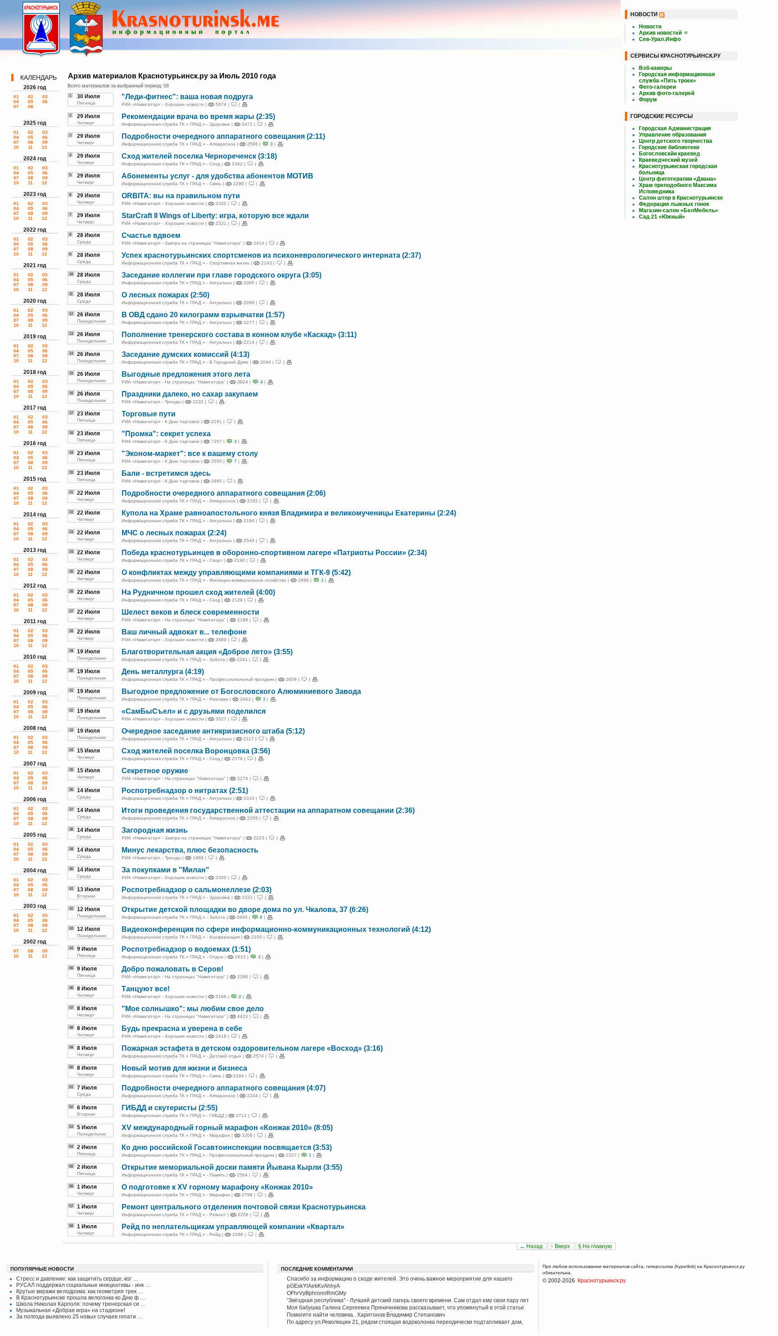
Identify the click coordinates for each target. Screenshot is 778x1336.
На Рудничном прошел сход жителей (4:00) (198, 592)
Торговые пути (149, 414)
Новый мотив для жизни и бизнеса (184, 1068)
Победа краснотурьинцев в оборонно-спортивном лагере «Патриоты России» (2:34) (274, 552)
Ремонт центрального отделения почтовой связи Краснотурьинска (244, 1207)
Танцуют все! (146, 989)
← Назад (532, 1246)
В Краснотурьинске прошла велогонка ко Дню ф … (80, 1298)
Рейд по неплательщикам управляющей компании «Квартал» (233, 1227)
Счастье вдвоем (151, 235)
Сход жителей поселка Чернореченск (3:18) (199, 156)
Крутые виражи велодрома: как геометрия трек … (79, 1291)
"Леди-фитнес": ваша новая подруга (187, 96)
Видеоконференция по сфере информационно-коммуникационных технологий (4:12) (276, 929)
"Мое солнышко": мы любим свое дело (193, 1008)
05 (30, 101)
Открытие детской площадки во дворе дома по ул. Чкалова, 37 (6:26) (245, 909)
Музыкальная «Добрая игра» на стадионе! (70, 1310)
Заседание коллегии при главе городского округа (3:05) (221, 275)
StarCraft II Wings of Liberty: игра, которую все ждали (215, 215)
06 (45, 101)
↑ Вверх (561, 1246)
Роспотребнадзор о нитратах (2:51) (185, 790)
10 (16, 147)
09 (45, 142)
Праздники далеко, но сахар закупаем (190, 394)
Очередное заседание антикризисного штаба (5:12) (213, 731)
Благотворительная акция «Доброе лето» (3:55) (207, 652)
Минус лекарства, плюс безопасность (190, 850)
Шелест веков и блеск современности (190, 612)
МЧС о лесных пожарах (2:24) (174, 533)
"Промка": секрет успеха (166, 434)
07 (16, 106)
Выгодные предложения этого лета (186, 374)
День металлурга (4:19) (163, 671)
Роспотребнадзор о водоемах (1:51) (186, 949)
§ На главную (595, 1246)
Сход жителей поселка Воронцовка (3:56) (196, 751)
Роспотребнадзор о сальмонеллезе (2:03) (196, 890)
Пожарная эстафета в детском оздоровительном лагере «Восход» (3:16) (252, 1048)
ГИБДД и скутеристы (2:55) (169, 1108)
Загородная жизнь (155, 830)
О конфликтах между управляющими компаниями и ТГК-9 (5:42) (236, 572)
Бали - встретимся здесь (166, 473)
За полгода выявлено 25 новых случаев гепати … (79, 1316)
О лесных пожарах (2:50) (165, 295)
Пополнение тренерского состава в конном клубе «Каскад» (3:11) (239, 334)
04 (16, 101)
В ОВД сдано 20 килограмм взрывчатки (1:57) (203, 315)
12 (44, 147)
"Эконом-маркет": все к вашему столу (190, 453)
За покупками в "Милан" (165, 870)
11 (30, 147)
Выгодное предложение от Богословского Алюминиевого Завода (241, 691)
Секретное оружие (155, 771)
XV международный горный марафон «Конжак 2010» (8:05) (227, 1127)
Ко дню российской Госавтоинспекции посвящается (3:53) (227, 1147)
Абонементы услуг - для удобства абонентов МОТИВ (217, 176)
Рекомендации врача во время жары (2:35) (198, 116)
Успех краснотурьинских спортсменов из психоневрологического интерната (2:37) (271, 255)
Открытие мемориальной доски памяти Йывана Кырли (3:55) (232, 1167)
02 (30, 96)
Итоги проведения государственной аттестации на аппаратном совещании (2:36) (268, 810)
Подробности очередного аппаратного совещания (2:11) (223, 136)
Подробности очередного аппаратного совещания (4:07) (224, 1088)
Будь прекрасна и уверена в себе (182, 1028)
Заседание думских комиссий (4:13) (185, 354)
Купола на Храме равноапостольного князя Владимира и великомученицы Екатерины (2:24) (289, 513)
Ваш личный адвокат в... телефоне (184, 632)
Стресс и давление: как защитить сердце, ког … (77, 1279)
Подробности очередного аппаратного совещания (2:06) (224, 493)
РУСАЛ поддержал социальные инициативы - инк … (83, 1285)
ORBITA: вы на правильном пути (181, 196)
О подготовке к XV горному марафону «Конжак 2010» (217, 1187)
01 (16, 96)
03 (45, 96)
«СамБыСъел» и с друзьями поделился (194, 711)
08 (30, 106)
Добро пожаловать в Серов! (172, 969)
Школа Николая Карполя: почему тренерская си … (81, 1304)
